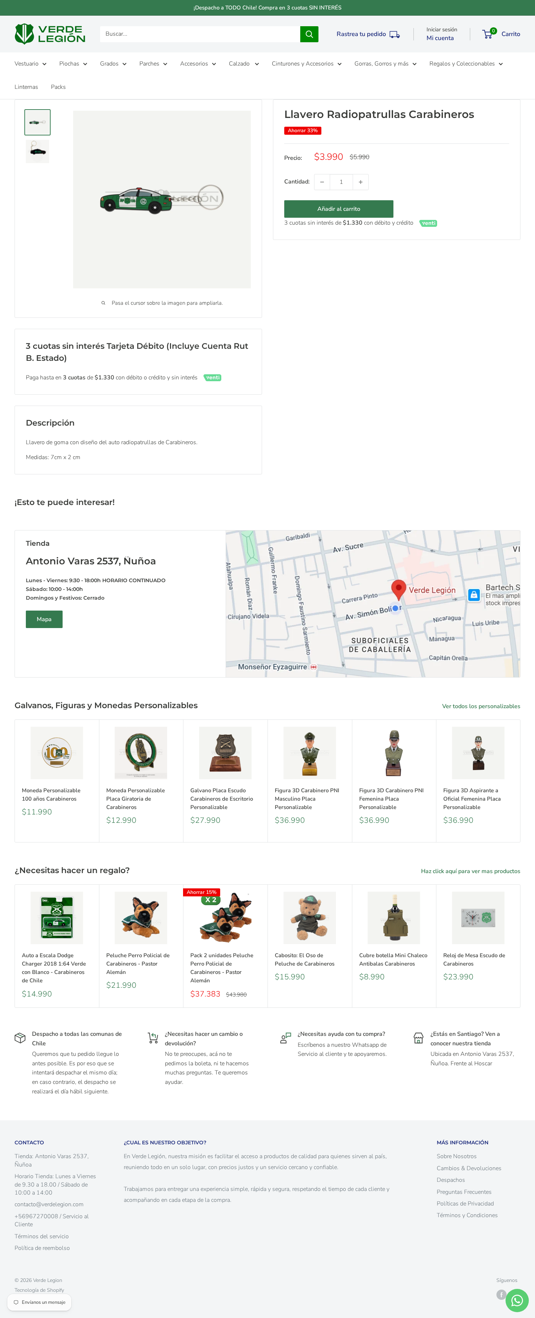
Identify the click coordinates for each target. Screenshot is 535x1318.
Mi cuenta (440, 38)
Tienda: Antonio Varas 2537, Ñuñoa (52, 1160)
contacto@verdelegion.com (49, 1204)
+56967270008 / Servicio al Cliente (52, 1220)
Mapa (44, 619)
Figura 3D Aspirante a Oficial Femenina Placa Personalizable (472, 799)
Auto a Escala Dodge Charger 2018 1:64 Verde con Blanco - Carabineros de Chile (54, 968)
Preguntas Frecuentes (464, 1192)
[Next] (520, 781)
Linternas (26, 87)
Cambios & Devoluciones (469, 1168)
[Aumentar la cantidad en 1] (360, 182)
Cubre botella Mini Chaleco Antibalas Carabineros (393, 959)
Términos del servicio (42, 1236)
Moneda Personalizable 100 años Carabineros (51, 794)
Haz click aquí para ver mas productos (471, 871)
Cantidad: (297, 182)
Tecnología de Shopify (39, 1290)
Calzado (240, 64)
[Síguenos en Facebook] (501, 1295)
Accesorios (194, 64)
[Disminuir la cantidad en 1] (322, 182)
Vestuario (27, 64)
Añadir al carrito (338, 209)
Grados (109, 64)
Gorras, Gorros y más (381, 64)
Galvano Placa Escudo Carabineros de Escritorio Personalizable (221, 799)
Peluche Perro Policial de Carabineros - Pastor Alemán (138, 964)
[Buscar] (309, 34)
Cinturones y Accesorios (303, 64)
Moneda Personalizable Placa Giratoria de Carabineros (135, 799)
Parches (149, 64)
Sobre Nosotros (457, 1156)
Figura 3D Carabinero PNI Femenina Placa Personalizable (391, 799)
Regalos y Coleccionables (462, 64)
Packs (58, 87)
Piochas (69, 64)
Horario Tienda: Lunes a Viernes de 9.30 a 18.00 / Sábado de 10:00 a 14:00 (55, 1184)
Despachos (451, 1180)
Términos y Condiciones (467, 1215)
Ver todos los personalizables (482, 706)
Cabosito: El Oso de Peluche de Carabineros (304, 959)
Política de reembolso (42, 1248)
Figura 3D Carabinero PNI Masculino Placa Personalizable (307, 799)
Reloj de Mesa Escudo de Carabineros (474, 959)
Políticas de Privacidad (465, 1204)
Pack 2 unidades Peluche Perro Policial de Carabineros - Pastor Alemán (221, 968)
